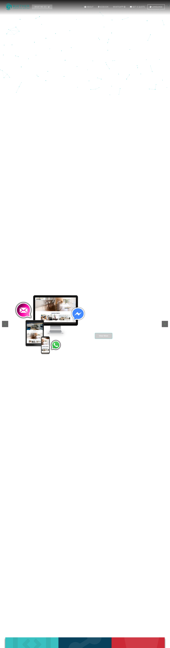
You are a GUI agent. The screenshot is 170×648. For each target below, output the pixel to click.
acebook (104, 7)
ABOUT (90, 7)
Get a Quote (138, 7)
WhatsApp (118, 7)
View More (103, 336)
